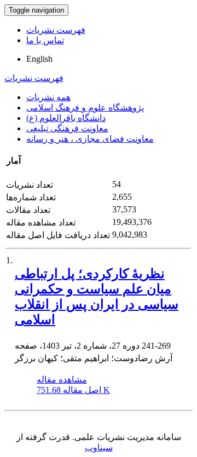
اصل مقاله (73, 390)
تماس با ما (45, 40)
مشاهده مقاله (62, 379)
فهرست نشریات (55, 29)
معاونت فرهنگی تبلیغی (67, 128)
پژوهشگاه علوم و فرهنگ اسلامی (85, 107)
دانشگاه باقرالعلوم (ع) (66, 118)
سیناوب (99, 447)
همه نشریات (48, 97)
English (39, 58)
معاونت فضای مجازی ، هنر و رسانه (90, 138)
